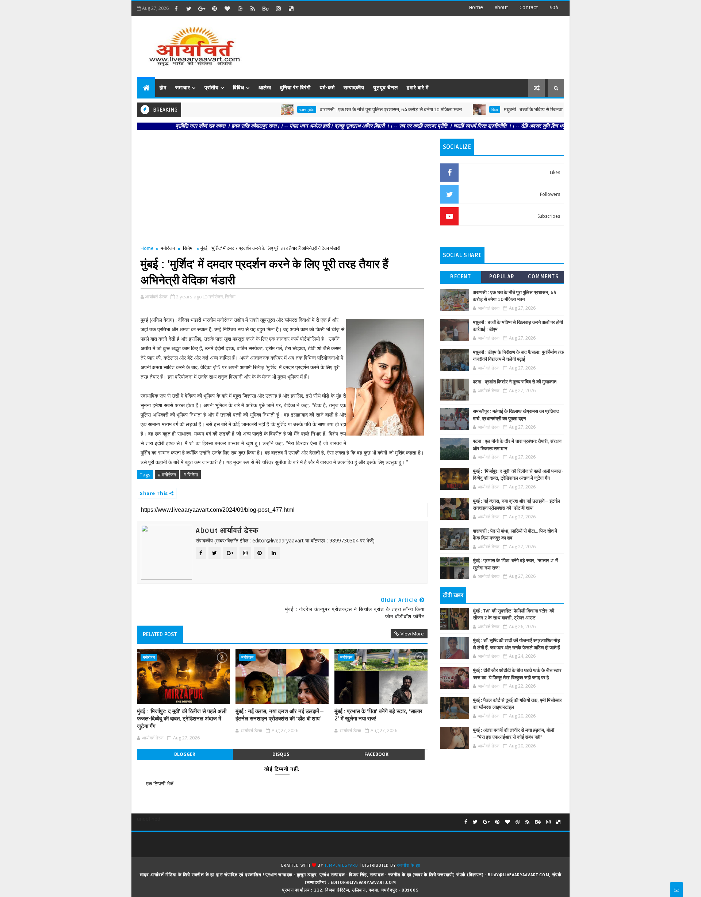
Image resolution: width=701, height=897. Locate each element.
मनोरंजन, (216, 296)
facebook (376, 754)
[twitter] (188, 8)
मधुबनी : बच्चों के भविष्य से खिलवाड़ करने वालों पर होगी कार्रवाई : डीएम (539, 110)
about (501, 7)
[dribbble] (239, 8)
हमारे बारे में (418, 88)
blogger (184, 754)
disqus (280, 754)
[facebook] (176, 8)
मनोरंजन (168, 248)
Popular (502, 277)
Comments (543, 277)
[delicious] (291, 8)
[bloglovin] (227, 8)
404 (553, 7)
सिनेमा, (231, 296)
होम (163, 88)
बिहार (469, 109)
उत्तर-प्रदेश (280, 109)
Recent (460, 277)
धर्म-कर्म (327, 88)
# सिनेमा (190, 474)
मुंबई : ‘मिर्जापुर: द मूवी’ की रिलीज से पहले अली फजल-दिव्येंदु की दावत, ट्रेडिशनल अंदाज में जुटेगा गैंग (181, 719)
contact (529, 7)
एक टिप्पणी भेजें (159, 783)
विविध (238, 88)
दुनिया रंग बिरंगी (295, 88)
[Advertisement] (430, 43)
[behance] (265, 8)
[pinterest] (214, 8)
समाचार (182, 88)
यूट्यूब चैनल (385, 88)
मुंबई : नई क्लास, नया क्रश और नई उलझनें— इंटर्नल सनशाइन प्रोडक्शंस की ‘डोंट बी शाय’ (279, 715)
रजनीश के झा (408, 865)
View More (412, 633)
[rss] (252, 8)
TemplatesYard (341, 865)
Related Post (160, 634)
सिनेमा (188, 248)
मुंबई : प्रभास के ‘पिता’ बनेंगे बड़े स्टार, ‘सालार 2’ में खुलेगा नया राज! (378, 715)
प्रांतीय (211, 88)
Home (476, 7)
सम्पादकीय (354, 88)
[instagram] (278, 8)
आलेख (264, 88)
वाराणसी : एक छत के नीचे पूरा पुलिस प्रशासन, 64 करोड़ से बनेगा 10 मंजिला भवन (365, 110)
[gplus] (201, 8)
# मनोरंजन (167, 474)
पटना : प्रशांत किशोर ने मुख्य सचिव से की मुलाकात (514, 382)
